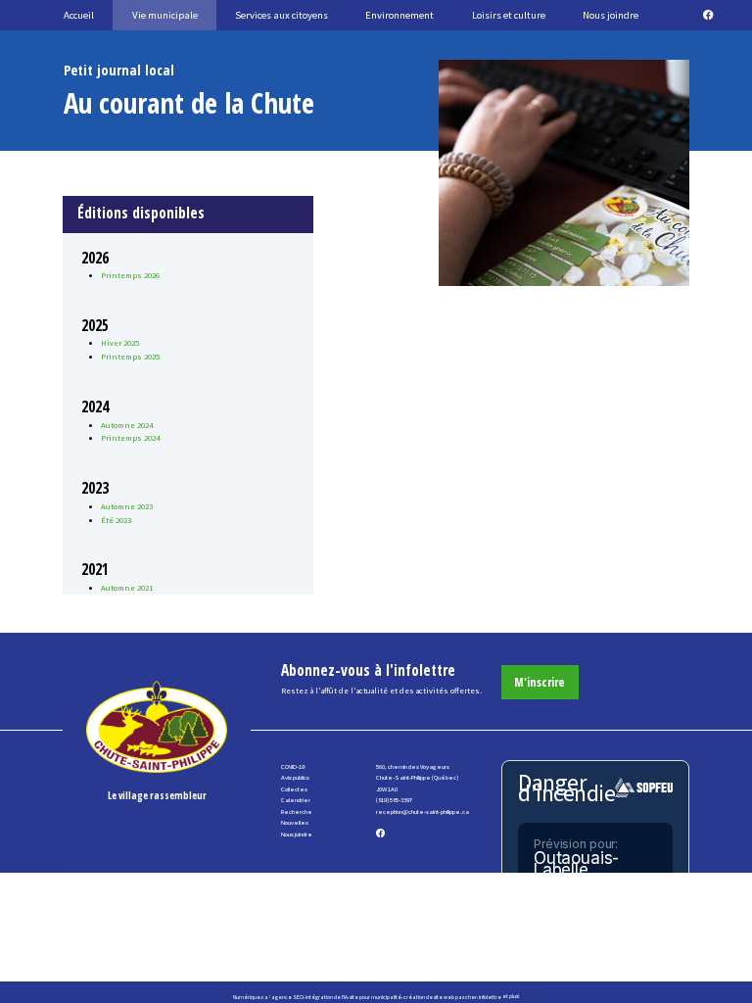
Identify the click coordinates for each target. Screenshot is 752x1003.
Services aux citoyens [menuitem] (281, 15)
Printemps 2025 (130, 356)
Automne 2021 (127, 588)
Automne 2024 (127, 425)
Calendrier (295, 799)
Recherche (296, 811)
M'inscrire (539, 682)
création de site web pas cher (440, 996)
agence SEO (287, 996)
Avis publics (295, 777)
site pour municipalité (375, 996)
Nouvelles (294, 822)
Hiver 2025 (120, 343)
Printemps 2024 (130, 438)
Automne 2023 (127, 506)
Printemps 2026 (130, 275)
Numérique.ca (250, 996)
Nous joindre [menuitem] (610, 15)
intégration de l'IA (327, 996)
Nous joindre (296, 834)
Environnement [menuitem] (399, 15)
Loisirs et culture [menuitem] (508, 15)
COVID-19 (293, 766)
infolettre (490, 996)
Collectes (294, 789)
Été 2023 (116, 520)
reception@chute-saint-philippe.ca (422, 811)
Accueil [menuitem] (79, 15)
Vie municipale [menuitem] (165, 15)
